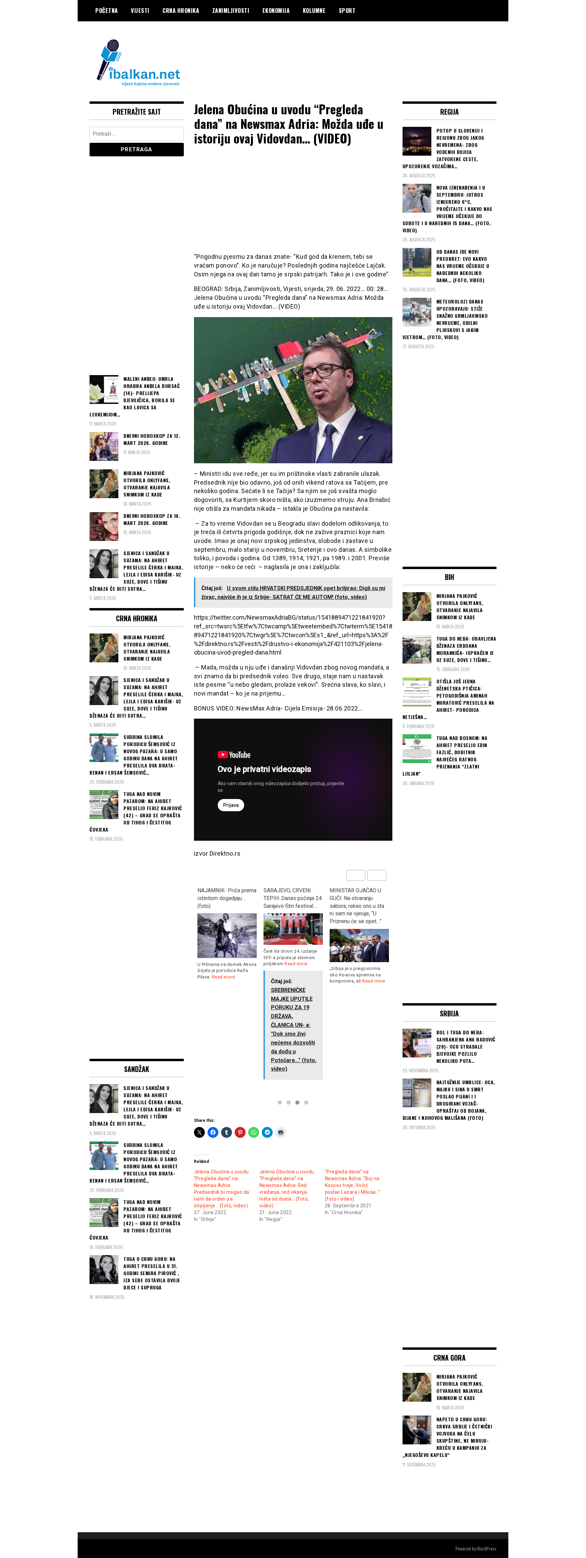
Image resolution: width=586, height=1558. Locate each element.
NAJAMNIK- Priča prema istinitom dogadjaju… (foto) (226, 898)
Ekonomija (276, 10)
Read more (223, 976)
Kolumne (314, 10)
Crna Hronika (180, 10)
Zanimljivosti (231, 10)
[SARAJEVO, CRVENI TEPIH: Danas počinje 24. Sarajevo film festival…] (293, 929)
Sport (347, 10)
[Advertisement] (373, 48)
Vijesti (140, 10)
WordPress (486, 1548)
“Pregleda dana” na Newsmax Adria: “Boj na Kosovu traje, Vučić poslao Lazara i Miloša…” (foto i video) (352, 1185)
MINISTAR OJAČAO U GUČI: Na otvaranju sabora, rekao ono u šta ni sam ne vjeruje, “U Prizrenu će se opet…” (357, 905)
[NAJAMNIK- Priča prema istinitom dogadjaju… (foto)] (227, 935)
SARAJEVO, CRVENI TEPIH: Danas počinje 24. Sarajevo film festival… (293, 898)
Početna (106, 10)
